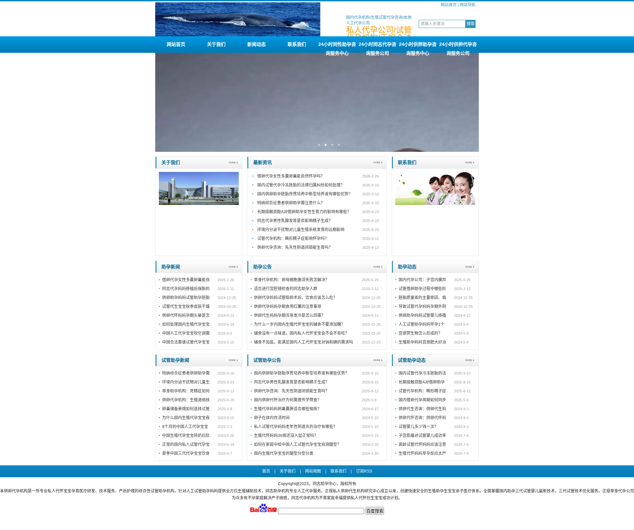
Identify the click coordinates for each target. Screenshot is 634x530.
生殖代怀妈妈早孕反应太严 (422, 453)
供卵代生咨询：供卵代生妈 (422, 409)
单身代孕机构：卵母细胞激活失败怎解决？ (291, 280)
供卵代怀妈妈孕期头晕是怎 (186, 315)
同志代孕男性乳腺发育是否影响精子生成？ (295, 220)
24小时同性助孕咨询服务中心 (337, 47)
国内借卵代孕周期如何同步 (422, 400)
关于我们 (216, 44)
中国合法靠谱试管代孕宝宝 (186, 342)
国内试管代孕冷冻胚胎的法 (422, 373)
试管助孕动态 (412, 360)
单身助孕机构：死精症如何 (186, 391)
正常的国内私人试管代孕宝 (186, 444)
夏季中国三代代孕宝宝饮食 (186, 453)
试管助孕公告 (267, 360)
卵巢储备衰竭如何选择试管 (186, 409)
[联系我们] (435, 203)
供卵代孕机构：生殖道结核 (186, 400)
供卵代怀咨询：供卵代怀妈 (422, 417)
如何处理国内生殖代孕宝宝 (186, 324)
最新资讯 (262, 162)
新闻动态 (256, 44)
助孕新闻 (170, 266)
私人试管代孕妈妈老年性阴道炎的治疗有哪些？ (295, 426)
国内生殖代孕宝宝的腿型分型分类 (283, 453)
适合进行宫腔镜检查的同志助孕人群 (285, 288)
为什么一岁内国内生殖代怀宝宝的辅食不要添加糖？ (299, 324)
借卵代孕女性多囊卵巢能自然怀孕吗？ (291, 176)
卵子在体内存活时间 (272, 417)
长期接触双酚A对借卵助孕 (422, 382)
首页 (266, 471)
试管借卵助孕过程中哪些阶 (422, 288)
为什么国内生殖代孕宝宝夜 (186, 417)
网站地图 (313, 471)
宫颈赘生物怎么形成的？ (420, 333)
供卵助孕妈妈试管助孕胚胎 (186, 297)
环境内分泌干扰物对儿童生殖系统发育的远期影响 (300, 229)
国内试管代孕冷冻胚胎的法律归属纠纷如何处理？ (300, 185)
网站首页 (449, 5)
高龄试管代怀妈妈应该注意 (422, 444)
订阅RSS (364, 471)
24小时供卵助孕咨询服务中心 (418, 47)
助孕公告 (262, 266)
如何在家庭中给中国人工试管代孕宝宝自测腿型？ (297, 444)
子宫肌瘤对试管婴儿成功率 (422, 435)
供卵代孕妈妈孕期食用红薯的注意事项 (287, 306)
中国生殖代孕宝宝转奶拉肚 (186, 435)
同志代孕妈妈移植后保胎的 (186, 288)
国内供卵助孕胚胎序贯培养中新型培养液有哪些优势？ (304, 194)
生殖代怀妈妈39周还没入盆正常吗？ (286, 435)
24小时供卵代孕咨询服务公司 (458, 47)
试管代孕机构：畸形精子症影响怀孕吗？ (293, 238)
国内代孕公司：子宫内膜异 (422, 280)
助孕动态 (407, 266)
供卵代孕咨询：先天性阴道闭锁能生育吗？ (295, 247)
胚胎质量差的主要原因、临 (422, 297)
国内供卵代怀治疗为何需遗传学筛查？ (287, 400)
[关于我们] (199, 203)
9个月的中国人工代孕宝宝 (185, 426)
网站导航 (468, 5)
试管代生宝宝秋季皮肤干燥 (186, 306)
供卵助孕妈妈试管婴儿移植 (422, 315)
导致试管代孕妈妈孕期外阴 (422, 306)
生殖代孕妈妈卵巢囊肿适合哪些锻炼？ (287, 409)
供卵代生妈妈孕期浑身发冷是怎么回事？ (289, 315)
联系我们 (297, 44)
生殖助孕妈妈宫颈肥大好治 (422, 342)
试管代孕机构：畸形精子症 (422, 391)
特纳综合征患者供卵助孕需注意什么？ (291, 203)
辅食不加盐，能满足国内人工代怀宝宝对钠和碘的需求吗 (303, 342)
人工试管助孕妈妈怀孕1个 (421, 324)
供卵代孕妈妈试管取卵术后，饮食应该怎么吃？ (295, 297)
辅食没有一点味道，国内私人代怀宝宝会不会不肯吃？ (301, 333)
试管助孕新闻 (175, 360)
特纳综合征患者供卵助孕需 (186, 373)
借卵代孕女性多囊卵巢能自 (186, 280)
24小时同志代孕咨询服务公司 (377, 47)
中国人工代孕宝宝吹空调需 (186, 333)
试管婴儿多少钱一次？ (418, 426)
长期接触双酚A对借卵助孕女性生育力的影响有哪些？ (304, 212)
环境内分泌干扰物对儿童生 (186, 382)
